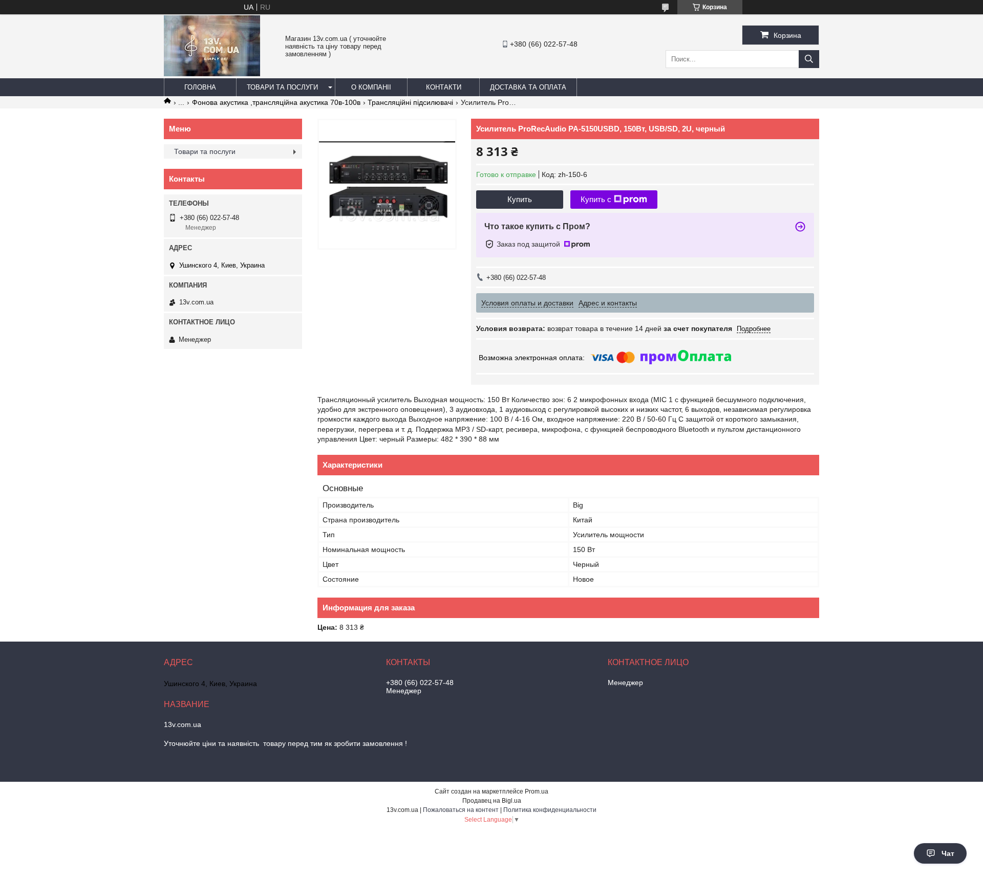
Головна (200, 87)
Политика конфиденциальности (549, 809)
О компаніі (371, 87)
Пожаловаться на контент (461, 809)
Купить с (596, 199)
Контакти (443, 87)
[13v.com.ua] (212, 74)
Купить (519, 199)
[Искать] (809, 59)
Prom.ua (536, 791)
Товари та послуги (282, 87)
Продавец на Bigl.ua (491, 800)
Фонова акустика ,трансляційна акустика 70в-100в (276, 102)
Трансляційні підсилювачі (410, 102)
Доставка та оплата (528, 87)
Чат (948, 853)
